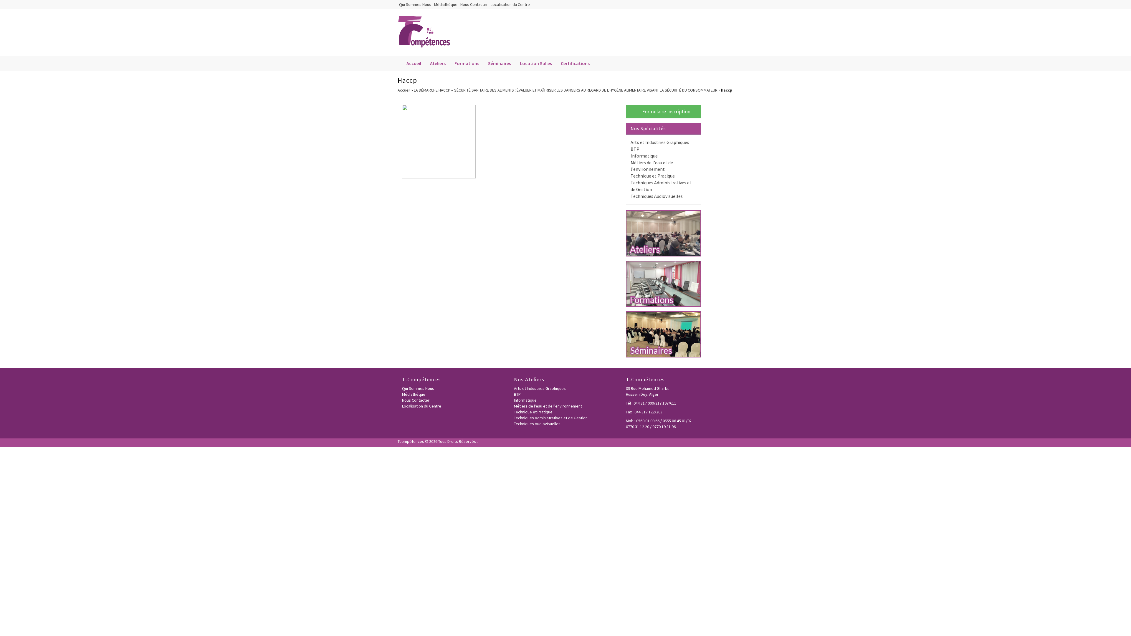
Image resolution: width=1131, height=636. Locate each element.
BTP (635, 149)
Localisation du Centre (510, 4)
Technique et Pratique (653, 176)
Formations (466, 63)
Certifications (575, 63)
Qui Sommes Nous (415, 4)
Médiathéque (445, 4)
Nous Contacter (474, 4)
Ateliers (438, 63)
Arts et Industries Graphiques (660, 142)
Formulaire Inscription (665, 111)
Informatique (644, 156)
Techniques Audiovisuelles (657, 196)
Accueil (413, 63)
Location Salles (536, 63)
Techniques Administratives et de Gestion (551, 417)
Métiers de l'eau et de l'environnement (548, 406)
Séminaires (499, 63)
